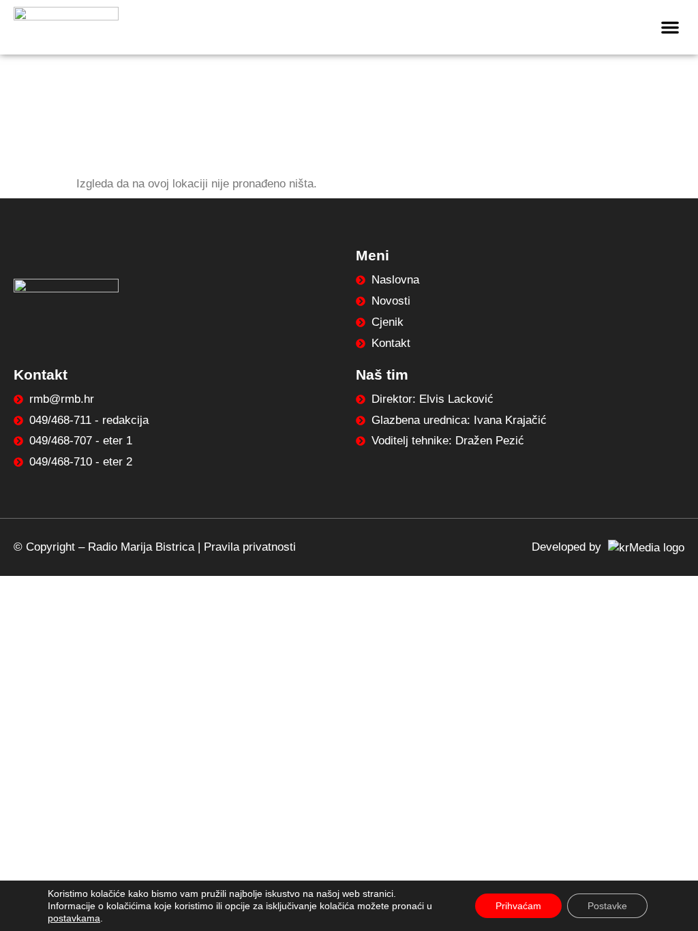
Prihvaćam (518, 905)
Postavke (607, 905)
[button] (670, 27)
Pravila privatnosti (250, 546)
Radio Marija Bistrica (141, 546)
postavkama (74, 918)
